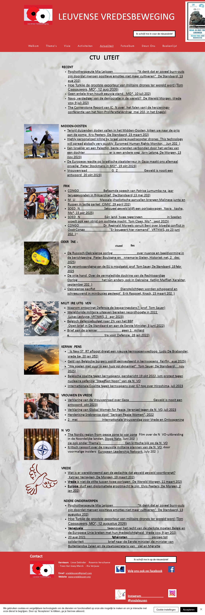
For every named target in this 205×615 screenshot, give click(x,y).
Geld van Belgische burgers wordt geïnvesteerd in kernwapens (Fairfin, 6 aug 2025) (127, 361)
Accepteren (189, 609)
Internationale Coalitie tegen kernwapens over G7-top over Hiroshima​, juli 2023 (125, 386)
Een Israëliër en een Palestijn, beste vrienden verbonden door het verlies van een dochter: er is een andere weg (124, 152)
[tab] (118, 246)
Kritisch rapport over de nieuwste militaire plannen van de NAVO (115, 447)
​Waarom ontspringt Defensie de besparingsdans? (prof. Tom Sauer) (116, 308)
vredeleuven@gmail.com (79, 573)
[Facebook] (171, 569)
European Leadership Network (120, 452)
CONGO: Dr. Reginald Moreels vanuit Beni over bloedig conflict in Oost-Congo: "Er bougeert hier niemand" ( (126, 230)
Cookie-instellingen (166, 609)
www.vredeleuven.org (79, 577)
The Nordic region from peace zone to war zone (102, 435)
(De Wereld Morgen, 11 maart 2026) (125, 482)
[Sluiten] (201, 609)
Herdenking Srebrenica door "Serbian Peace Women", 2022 (111, 415)
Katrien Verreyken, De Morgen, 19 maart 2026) (102, 477)
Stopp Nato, (113, 439)
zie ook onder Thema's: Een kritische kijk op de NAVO (118, 443)
